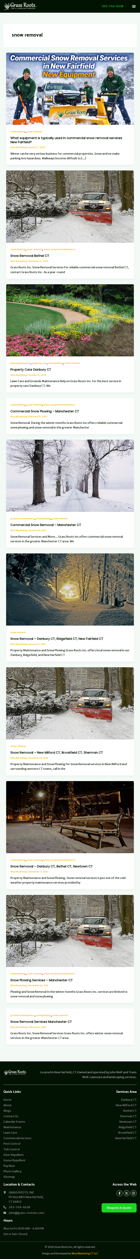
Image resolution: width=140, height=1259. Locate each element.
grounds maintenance (22, 518)
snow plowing (17, 131)
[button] (134, 6)
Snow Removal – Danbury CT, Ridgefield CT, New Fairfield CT (56, 639)
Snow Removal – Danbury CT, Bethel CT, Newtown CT (51, 866)
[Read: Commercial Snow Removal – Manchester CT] (70, 475)
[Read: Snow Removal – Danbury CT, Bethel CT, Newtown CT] (70, 817)
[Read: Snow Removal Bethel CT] (70, 206)
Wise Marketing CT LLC (85, 1253)
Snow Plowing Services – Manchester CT (41, 980)
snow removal (34, 131)
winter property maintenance (59, 249)
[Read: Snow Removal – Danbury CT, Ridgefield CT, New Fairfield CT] (70, 589)
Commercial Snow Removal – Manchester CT (45, 525)
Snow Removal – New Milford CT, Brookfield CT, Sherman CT (56, 752)
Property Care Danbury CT (30, 369)
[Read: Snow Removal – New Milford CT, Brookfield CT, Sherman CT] (70, 703)
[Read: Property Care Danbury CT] (70, 320)
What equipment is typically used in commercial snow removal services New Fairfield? (66, 140)
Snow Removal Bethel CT (29, 256)
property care (39, 363)
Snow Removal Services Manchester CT (41, 1022)
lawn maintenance (20, 363)
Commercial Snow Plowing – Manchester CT (44, 411)
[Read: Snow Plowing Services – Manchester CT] (70, 930)
